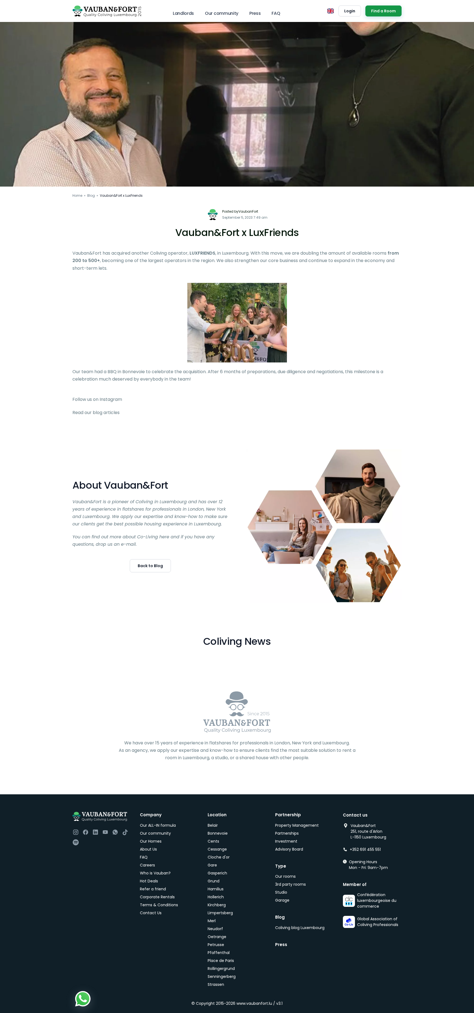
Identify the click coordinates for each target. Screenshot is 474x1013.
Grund (213, 881)
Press (255, 13)
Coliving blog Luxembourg (300, 927)
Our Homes (151, 841)
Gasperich (217, 873)
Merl (212, 921)
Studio (281, 892)
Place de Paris (221, 960)
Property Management (297, 825)
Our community (221, 13)
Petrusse (216, 944)
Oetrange (217, 936)
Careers (147, 865)
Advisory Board (289, 849)
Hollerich (216, 897)
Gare (212, 865)
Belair (213, 825)
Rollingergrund (221, 968)
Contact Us (151, 913)
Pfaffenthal (219, 952)
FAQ (276, 13)
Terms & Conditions (159, 905)
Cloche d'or (219, 857)
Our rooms (285, 876)
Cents (213, 841)
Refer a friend (153, 889)
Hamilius (216, 889)
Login (349, 11)
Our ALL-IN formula (158, 825)
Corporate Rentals (157, 897)
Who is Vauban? (155, 873)
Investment (286, 841)
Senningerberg (222, 976)
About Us (148, 849)
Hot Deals (149, 881)
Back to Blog (150, 566)
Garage (282, 900)
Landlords (183, 13)
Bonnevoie (218, 833)
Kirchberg (217, 905)
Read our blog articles (96, 412)
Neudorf (215, 929)
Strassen (216, 984)
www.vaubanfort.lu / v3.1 (259, 1003)
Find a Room (383, 11)
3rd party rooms (290, 884)
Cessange (217, 849)
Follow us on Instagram (97, 399)
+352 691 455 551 (365, 849)
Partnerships (287, 833)
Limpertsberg (220, 913)
